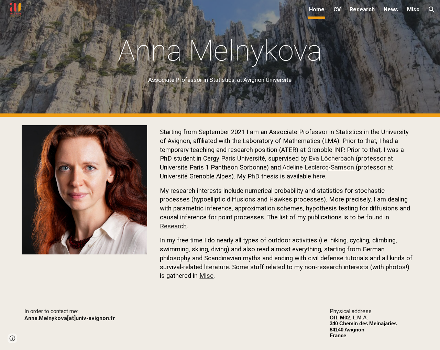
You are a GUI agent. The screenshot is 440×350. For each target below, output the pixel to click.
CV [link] (337, 9)
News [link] (391, 9)
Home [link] (316, 9)
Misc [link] (413, 9)
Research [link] (362, 9)
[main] (220, 58)
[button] (432, 9)
